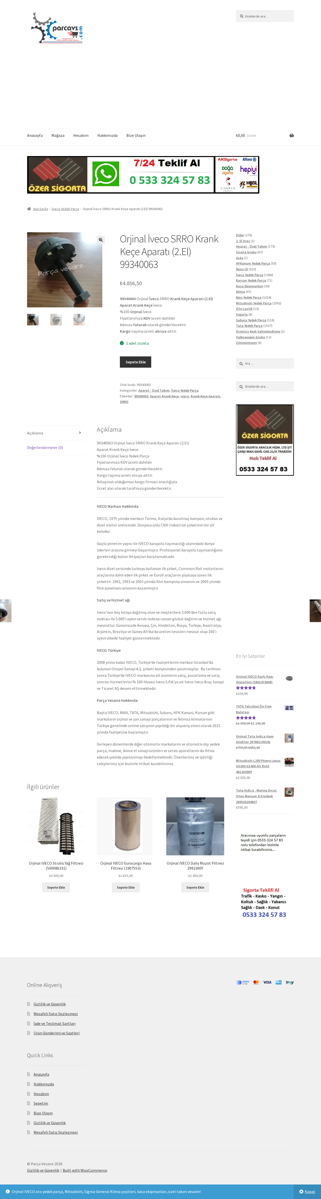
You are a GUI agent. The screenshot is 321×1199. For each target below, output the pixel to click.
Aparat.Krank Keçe (164, 396)
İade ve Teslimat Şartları (54, 1023)
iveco (185, 396)
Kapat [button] (310, 1191)
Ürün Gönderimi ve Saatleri (56, 1032)
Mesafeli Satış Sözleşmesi (56, 1013)
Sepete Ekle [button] (56, 887)
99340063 (141, 396)
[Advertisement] (160, 88)
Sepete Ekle (136, 361)
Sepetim (41, 1103)
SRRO (124, 401)
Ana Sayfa (40, 209)
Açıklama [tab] (35, 432)
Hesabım (81, 135)
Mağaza (57, 135)
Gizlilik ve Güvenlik (50, 1003)
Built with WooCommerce (85, 1170)
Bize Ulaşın (135, 135)
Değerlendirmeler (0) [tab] (45, 447)
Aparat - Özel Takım (154, 390)
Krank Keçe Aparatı (205, 396)
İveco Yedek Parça (65, 209)
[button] (101, 240)
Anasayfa (35, 135)
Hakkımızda (107, 135)
